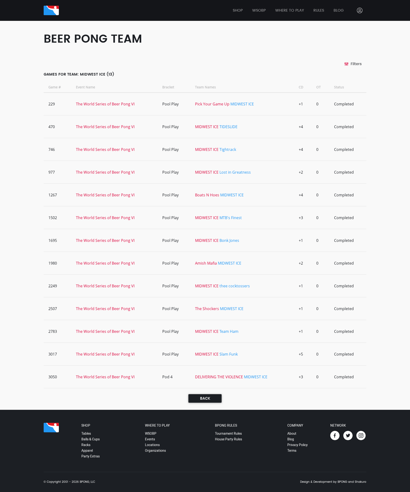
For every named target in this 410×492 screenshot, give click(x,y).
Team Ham (228, 331)
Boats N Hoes (207, 195)
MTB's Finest (230, 217)
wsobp (259, 10)
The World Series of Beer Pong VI (105, 104)
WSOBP (150, 433)
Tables (86, 433)
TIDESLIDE (228, 126)
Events (150, 439)
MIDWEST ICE (242, 104)
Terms (291, 450)
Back (205, 398)
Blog (339, 10)
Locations (152, 445)
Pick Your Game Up (212, 104)
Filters (356, 64)
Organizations (155, 450)
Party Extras (90, 456)
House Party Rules (228, 439)
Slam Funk (228, 354)
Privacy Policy (297, 445)
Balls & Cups (90, 439)
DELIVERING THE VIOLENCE (219, 376)
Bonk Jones (229, 240)
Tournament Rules (228, 433)
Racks (85, 445)
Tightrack (227, 149)
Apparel (87, 450)
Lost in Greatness (235, 172)
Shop (238, 10)
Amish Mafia (206, 263)
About (291, 433)
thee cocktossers (234, 286)
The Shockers (207, 308)
